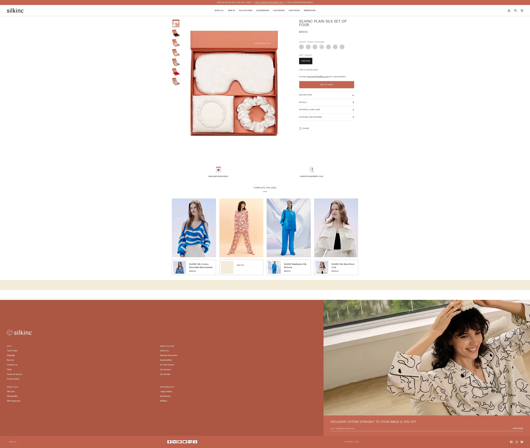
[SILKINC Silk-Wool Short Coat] (322, 269)
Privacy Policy (13, 379)
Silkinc (350, 442)
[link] (19, 332)
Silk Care (11, 391)
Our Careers (165, 369)
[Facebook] (511, 442)
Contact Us (12, 364)
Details (303, 102)
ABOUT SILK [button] (12, 387)
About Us (164, 350)
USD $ (12, 442)
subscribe (518, 428)
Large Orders (166, 391)
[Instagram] (516, 442)
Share (306, 128)
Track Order (12, 350)
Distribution (165, 396)
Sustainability (166, 360)
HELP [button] (9, 346)
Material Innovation (168, 355)
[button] (219, 10)
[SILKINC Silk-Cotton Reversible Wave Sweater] (179, 269)
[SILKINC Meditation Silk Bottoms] (274, 269)
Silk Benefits (12, 396)
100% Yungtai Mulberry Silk (269, 2)
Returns (10, 360)
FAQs (9, 369)
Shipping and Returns (310, 117)
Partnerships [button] (167, 387)
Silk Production (13, 401)
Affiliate (163, 401)
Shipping (11, 355)
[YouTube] (522, 442)
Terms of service (14, 374)
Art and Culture (167, 364)
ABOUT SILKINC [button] (167, 346)
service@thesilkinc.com (318, 76)
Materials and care (309, 109)
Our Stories (165, 374)
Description (305, 95)
